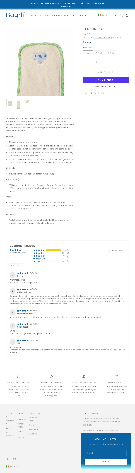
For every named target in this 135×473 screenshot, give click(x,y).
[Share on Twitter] (95, 93)
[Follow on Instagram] (14, 458)
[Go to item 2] (18, 104)
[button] (39, 250)
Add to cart (105, 72)
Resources (34, 429)
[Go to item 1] (10, 102)
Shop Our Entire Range (58, 15)
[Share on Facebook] (91, 93)
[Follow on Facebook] (7, 458)
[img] (23, 273)
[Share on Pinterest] (99, 93)
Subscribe (106, 461)
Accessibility (34, 413)
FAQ (8, 428)
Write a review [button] (117, 250)
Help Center (79, 15)
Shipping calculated (103, 37)
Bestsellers (36, 15)
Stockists (33, 425)
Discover (33, 433)
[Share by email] (103, 93)
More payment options (106, 86)
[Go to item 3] (27, 101)
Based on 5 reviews (19, 252)
